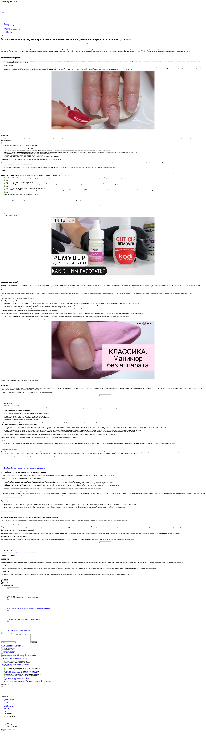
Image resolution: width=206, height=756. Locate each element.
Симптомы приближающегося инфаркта (12, 646)
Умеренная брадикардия (7, 652)
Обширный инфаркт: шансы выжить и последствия (15, 664)
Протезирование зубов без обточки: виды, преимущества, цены (21, 669)
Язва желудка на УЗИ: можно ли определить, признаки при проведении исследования (27, 681)
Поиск (2, 12)
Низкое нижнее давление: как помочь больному (14, 658)
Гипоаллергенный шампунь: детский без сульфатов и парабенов (18, 655)
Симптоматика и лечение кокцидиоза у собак (16, 678)
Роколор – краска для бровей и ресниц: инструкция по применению (25, 619)
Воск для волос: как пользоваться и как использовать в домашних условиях (24, 468)
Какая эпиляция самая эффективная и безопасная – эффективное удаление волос (29, 608)
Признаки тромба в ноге (7, 649)
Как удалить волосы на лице (11, 405)
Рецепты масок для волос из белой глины (18, 630)
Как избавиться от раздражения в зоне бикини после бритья (20, 552)
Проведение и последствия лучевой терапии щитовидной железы (22, 675)
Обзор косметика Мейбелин (11, 215)
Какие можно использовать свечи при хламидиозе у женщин (20, 672)
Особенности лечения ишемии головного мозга (14, 661)
